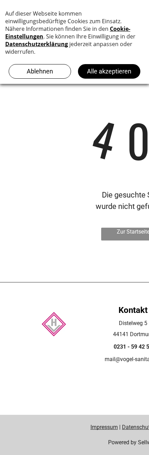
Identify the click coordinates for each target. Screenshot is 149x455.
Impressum (104, 427)
